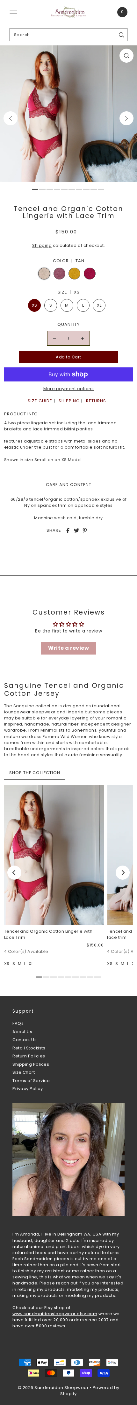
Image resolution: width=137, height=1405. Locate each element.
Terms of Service (31, 1080)
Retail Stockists (28, 1048)
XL (99, 305)
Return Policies (28, 1056)
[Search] (121, 34)
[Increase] (83, 338)
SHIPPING (69, 401)
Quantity (68, 324)
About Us (22, 1031)
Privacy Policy (27, 1088)
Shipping (42, 245)
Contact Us (24, 1039)
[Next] (126, 118)
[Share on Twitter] (76, 530)
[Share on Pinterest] (84, 530)
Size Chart (23, 1072)
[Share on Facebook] (67, 530)
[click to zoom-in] (126, 56)
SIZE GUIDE (40, 401)
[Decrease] (54, 338)
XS (34, 305)
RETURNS (96, 401)
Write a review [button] (68, 648)
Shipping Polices (30, 1064)
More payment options (68, 389)
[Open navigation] (13, 12)
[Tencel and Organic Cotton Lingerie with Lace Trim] (54, 855)
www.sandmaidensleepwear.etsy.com (54, 1313)
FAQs (18, 1023)
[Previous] (11, 118)
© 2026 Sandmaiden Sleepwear (53, 1388)
